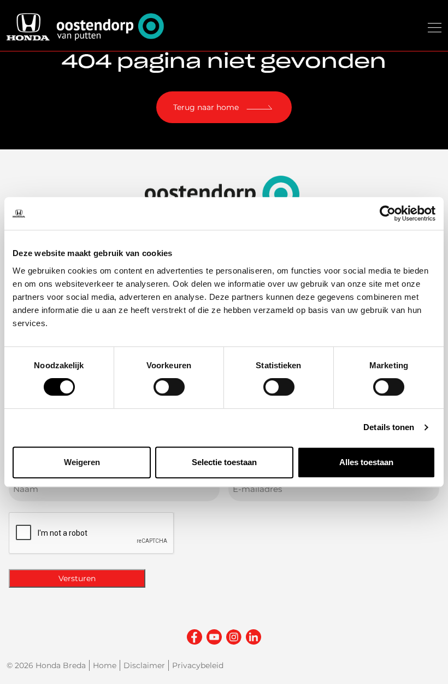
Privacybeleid (197, 665)
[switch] (169, 387)
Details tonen (388, 427)
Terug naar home (206, 107)
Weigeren (82, 462)
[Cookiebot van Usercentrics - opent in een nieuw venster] (387, 213)
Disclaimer (144, 665)
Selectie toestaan (224, 462)
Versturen (77, 578)
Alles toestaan (366, 462)
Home (104, 665)
